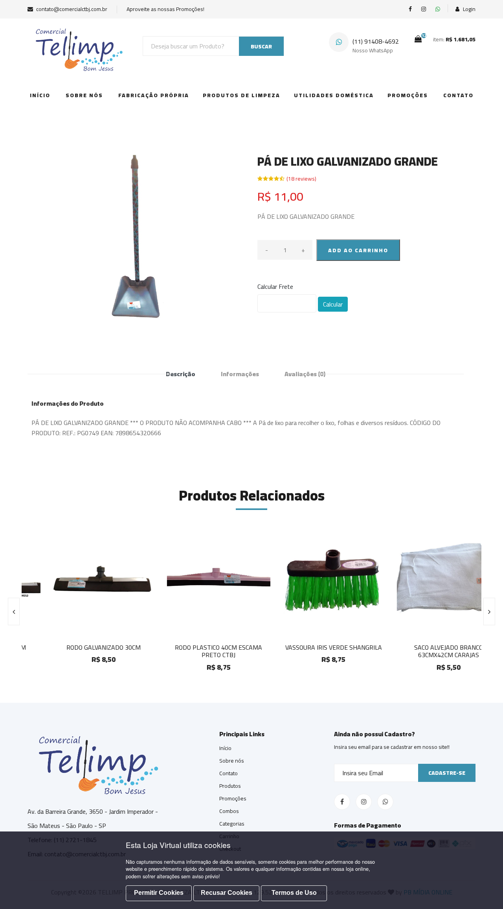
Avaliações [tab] (305, 374)
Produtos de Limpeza (241, 95)
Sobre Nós (84, 95)
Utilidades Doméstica (334, 95)
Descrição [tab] (180, 374)
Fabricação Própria (153, 95)
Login (468, 9)
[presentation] (14, 611)
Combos (229, 811)
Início (40, 95)
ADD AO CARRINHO (358, 250)
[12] (418, 39)
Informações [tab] (240, 374)
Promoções (407, 95)
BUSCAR (261, 46)
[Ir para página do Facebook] (410, 9)
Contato (458, 95)
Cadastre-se (446, 773)
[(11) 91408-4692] (437, 9)
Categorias (231, 823)
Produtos (230, 786)
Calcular (333, 304)
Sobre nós (231, 761)
